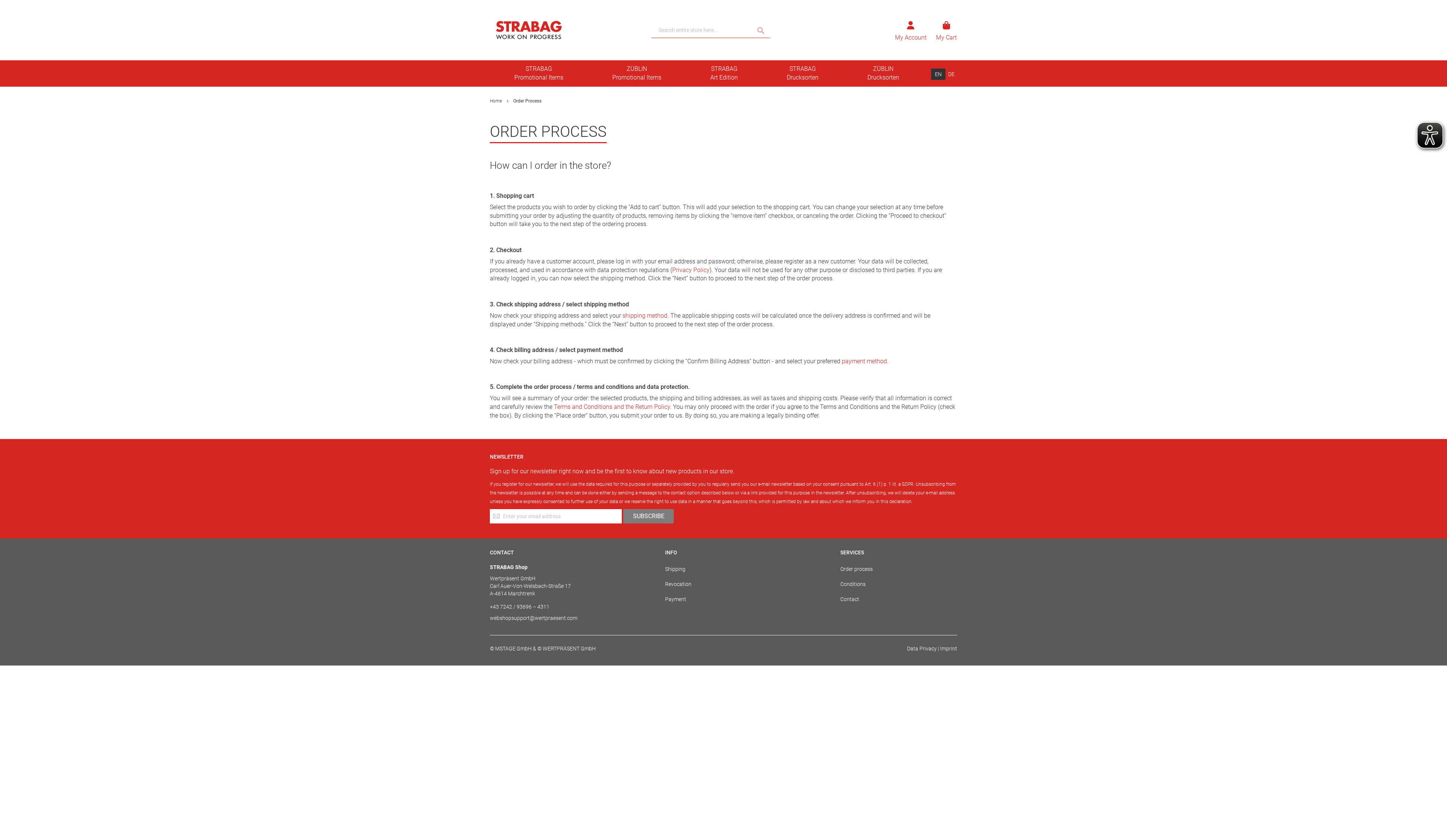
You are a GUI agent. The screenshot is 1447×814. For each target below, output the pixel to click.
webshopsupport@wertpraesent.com (533, 618)
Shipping (675, 569)
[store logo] (567, 30)
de (951, 74)
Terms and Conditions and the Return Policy (612, 406)
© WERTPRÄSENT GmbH (566, 649)
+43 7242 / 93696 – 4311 (519, 607)
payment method (864, 361)
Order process (856, 569)
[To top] (1431, 798)
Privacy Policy (691, 270)
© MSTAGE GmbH (511, 649)
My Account (911, 37)
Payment (675, 599)
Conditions (853, 584)
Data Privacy (922, 649)
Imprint (948, 649)
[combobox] (710, 30)
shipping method (645, 315)
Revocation (678, 584)
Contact (849, 599)
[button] (938, 74)
